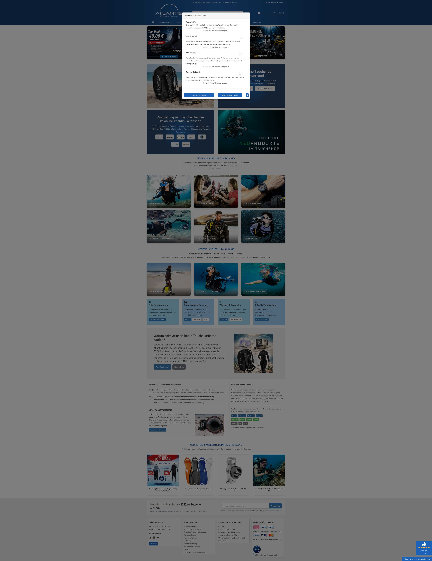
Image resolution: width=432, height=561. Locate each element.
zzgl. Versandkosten (422, 559)
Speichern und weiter (199, 95)
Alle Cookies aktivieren (230, 95)
